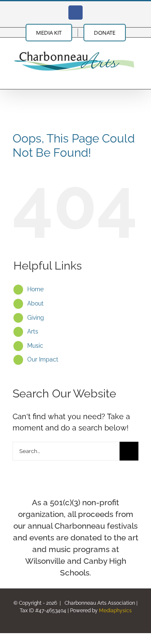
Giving (35, 317)
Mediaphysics (115, 610)
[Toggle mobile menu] (135, 76)
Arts (32, 331)
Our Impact (42, 359)
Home (35, 289)
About (35, 303)
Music (35, 345)
